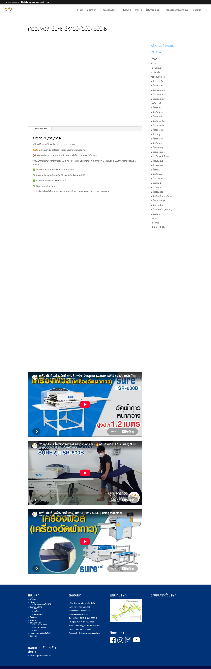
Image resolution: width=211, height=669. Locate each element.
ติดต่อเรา (197, 10)
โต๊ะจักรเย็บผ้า (156, 68)
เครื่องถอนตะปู (157, 147)
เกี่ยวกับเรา (91, 10)
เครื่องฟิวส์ (155, 169)
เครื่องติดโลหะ (156, 143)
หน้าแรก (79, 10)
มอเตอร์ (154, 218)
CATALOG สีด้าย (40, 624)
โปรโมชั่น (127, 10)
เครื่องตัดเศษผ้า (157, 125)
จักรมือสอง (38, 614)
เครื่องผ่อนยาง (157, 165)
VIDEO (37, 630)
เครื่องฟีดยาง (156, 174)
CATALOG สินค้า (40, 627)
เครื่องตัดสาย (156, 116)
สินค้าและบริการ (109, 10)
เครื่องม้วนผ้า (156, 183)
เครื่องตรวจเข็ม (157, 81)
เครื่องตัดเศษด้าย (158, 121)
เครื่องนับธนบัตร (158, 152)
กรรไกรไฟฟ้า (156, 103)
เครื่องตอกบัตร (157, 94)
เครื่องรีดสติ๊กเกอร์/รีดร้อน (162, 196)
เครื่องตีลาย (156, 214)
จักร (35, 608)
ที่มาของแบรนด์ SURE (42, 604)
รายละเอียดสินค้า (39, 128)
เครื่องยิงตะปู (156, 187)
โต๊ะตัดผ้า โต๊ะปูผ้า (158, 227)
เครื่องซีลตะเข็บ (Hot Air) (161, 209)
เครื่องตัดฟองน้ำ (157, 112)
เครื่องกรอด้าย (157, 205)
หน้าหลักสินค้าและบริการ (162, 45)
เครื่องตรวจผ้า (157, 85)
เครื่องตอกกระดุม (158, 90)
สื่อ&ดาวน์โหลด (152, 10)
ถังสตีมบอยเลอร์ (158, 76)
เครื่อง (36, 611)
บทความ (138, 10)
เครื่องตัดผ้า (156, 107)
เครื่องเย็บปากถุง (158, 200)
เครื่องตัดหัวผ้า (157, 129)
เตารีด (153, 63)
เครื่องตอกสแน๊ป (158, 99)
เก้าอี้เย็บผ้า (155, 72)
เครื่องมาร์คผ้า (157, 178)
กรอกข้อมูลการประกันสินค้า (177, 10)
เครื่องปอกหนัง (157, 160)
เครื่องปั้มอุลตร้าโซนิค (160, 156)
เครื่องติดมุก (156, 134)
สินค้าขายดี (156, 51)
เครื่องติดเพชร (157, 138)
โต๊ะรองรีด (155, 222)
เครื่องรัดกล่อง (157, 191)
